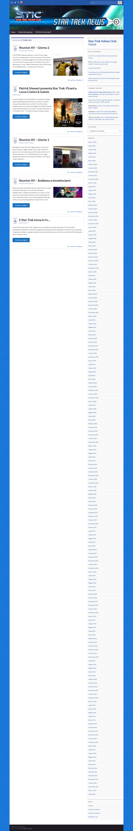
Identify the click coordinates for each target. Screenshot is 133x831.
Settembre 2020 (93, 398)
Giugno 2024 (92, 235)
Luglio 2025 (91, 186)
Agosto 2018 (92, 486)
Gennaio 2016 (92, 598)
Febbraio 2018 (92, 505)
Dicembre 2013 (93, 686)
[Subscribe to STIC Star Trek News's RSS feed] (12, 2)
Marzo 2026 (92, 160)
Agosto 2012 (92, 746)
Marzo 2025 (92, 201)
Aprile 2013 (91, 716)
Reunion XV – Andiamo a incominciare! (45, 180)
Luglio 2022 (91, 320)
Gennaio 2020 (92, 427)
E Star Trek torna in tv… (34, 220)
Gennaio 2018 (92, 509)
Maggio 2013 (92, 712)
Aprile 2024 (91, 242)
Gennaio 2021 (92, 386)
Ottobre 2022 (92, 309)
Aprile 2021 (91, 375)
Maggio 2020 (92, 412)
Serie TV (26, 223)
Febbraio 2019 (92, 464)
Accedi (90, 806)
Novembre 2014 (93, 649)
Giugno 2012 (92, 753)
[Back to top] (128, 826)
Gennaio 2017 (92, 553)
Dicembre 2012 (93, 731)
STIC (15, 95)
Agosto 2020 (92, 401)
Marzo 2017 (92, 546)
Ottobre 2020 (92, 394)
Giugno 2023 (92, 279)
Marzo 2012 (92, 764)
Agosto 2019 (92, 446)
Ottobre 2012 (92, 738)
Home (13, 32)
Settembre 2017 (93, 523)
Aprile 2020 (91, 416)
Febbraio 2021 (92, 383)
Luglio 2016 (91, 575)
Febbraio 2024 (92, 249)
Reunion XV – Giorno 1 (34, 139)
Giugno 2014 (92, 664)
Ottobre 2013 (92, 694)
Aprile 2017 (91, 542)
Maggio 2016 (92, 583)
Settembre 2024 (93, 223)
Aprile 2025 (91, 197)
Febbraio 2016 (92, 594)
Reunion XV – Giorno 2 (34, 47)
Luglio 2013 (91, 705)
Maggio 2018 (92, 494)
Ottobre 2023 (92, 264)
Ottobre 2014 (92, 653)
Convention (30, 50)
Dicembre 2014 (93, 646)
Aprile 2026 (91, 157)
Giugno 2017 (92, 535)
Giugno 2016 (92, 579)
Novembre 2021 (93, 349)
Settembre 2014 (93, 657)
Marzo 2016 (92, 590)
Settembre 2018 (93, 483)
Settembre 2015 (93, 612)
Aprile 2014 (91, 672)
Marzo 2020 (92, 420)
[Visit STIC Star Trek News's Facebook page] (18, 2)
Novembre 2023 (93, 260)
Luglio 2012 (91, 749)
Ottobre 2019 (92, 438)
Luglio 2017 (91, 531)
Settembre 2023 (93, 268)
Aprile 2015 (91, 631)
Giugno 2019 (92, 449)
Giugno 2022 (92, 323)
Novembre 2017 (93, 516)
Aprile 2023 (91, 286)
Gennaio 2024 (92, 253)
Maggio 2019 (92, 453)
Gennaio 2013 (92, 727)
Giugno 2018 (92, 490)
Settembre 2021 (93, 357)
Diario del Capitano (25, 32)
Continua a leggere (21, 72)
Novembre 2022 (93, 305)
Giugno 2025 (92, 190)
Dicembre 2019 (93, 431)
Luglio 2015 (91, 620)
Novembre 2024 (93, 216)
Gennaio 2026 (92, 168)
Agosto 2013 (92, 701)
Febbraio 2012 (92, 768)
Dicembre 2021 (93, 346)
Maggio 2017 (92, 538)
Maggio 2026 (92, 153)
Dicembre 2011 (93, 775)
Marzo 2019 (92, 461)
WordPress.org (93, 817)
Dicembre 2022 (93, 301)
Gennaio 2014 (92, 683)
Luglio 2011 (91, 794)
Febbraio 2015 (92, 638)
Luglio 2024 (91, 231)
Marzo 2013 (92, 720)
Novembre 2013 (93, 690)
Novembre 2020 (93, 390)
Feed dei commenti (94, 813)
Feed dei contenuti (94, 809)
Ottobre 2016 (92, 564)
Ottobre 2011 (92, 783)
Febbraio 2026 (92, 164)
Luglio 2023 (91, 275)
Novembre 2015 (93, 605)
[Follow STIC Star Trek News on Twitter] (15, 2)
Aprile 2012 (91, 761)
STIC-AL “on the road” (43, 32)
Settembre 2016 (93, 568)
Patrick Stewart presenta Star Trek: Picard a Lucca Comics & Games (48, 89)
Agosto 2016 (92, 572)
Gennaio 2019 (92, 468)
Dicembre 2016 (93, 557)
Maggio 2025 (92, 194)
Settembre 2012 (93, 742)
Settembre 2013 (93, 698)
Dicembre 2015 (93, 601)
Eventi (19, 95)
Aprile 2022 (91, 331)
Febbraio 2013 (92, 724)
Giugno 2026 (92, 149)
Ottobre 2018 (92, 479)
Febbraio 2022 (92, 338)
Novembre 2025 (93, 172)
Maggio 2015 (92, 627)
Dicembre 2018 (93, 472)
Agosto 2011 (92, 790)
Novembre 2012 (93, 735)
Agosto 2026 (92, 142)
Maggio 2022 (92, 327)
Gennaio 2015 (92, 642)
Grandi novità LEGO (94, 68)
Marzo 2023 (92, 290)
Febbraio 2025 (92, 205)
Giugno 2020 (92, 409)
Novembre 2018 (93, 475)
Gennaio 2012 (92, 772)
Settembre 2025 (93, 179)
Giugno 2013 (92, 709)
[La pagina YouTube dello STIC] (21, 2)
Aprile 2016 (91, 586)
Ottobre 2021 (92, 353)
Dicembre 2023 (93, 257)
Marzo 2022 (92, 335)
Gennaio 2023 (92, 298)
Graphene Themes (27, 828)
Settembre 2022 (93, 312)
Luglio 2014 (91, 661)
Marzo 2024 (92, 246)
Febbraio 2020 (92, 423)
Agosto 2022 (92, 316)
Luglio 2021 (91, 364)
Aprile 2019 (91, 457)
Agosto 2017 (92, 527)
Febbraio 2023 (92, 294)
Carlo (21, 50)
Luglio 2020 (91, 405)
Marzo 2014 (92, 675)
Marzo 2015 (92, 635)
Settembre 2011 (93, 787)
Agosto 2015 (92, 616)
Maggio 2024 (92, 238)
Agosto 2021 (92, 360)
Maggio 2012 (92, 757)
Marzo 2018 (92, 501)
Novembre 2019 (93, 435)
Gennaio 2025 (92, 209)
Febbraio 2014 (92, 679)
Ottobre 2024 (92, 220)
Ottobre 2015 (92, 609)
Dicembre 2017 (93, 512)
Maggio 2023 (92, 283)
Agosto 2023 (92, 272)
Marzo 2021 (92, 379)
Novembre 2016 (93, 561)
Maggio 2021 (92, 372)
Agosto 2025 (92, 183)
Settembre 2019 (93, 442)
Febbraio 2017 (92, 549)
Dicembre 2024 (93, 212)
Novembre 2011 (93, 779)
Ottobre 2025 (92, 175)
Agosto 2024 (92, 227)
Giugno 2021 (92, 368)
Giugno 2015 (92, 624)
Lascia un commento (76, 80)
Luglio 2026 (91, 146)
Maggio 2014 (92, 668)
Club (26, 50)
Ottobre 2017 (92, 520)
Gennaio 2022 (92, 342)
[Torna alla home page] (66, 17)
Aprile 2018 (91, 498)
